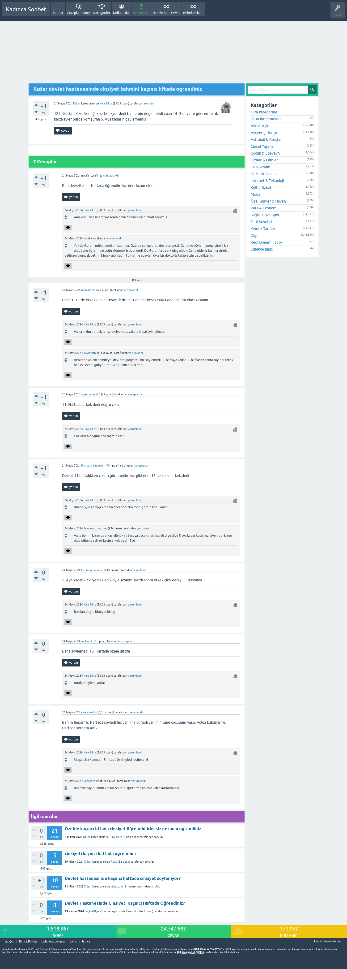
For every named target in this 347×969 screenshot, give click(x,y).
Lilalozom (117, 886)
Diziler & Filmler (264, 160)
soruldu (149, 103)
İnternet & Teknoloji (267, 180)
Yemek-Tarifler (263, 228)
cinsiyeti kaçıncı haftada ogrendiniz (101, 853)
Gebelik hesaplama (53, 941)
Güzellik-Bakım (263, 174)
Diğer (76, 103)
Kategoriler (101, 13)
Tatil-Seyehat (262, 222)
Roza (114, 861)
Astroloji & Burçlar (266, 139)
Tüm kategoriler (264, 112)
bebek (86, 941)
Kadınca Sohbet (26, 9)
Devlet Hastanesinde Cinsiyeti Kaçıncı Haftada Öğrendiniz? (125, 903)
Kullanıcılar (121, 13)
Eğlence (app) (262, 249)
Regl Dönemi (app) (266, 242)
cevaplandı (111, 175)
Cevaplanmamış (78, 13)
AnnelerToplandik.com (327, 941)
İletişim (9, 941)
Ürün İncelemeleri (266, 119)
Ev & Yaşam (260, 167)
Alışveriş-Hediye (264, 132)
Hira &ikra (116, 837)
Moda (255, 194)
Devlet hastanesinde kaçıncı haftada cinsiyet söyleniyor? (123, 878)
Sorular (58, 13)
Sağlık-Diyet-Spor (96, 911)
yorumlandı (135, 210)
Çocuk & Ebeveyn (265, 153)
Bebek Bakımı (193, 13)
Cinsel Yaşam (262, 146)
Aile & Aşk (259, 126)
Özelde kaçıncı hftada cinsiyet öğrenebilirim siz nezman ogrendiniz (133, 828)
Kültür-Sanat (261, 187)
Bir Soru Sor (141, 13)
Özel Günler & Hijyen (268, 201)
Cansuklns (132, 911)
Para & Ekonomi (264, 208)
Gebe (73, 941)
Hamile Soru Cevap (166, 13)
